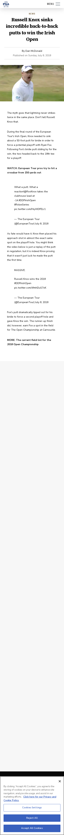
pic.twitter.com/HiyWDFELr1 (30, 209)
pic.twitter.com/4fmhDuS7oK (30, 287)
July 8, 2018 (41, 223)
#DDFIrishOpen (27, 200)
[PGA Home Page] (6, 4)
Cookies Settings (32, 807)
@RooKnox (30, 191)
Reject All (32, 818)
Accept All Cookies (32, 828)
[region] (32, 805)
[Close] (60, 781)
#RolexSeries (21, 204)
